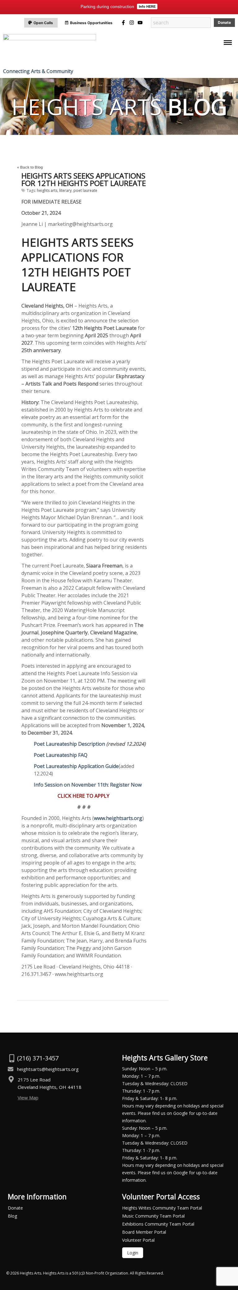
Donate (15, 1208)
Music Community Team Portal (153, 1216)
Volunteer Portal (138, 1240)
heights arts (47, 190)
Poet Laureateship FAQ (60, 755)
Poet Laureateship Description (69, 743)
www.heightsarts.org (118, 818)
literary (65, 190)
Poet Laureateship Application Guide (76, 766)
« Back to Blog (30, 167)
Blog (12, 1216)
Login (132, 1253)
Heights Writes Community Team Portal (162, 1208)
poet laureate (85, 190)
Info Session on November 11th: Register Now (88, 784)
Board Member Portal (144, 1232)
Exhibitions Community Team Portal (158, 1224)
